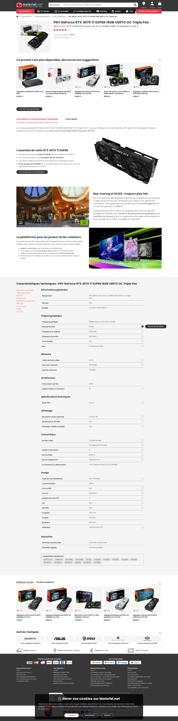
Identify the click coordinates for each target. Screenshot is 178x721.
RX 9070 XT (68, 562)
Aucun (91, 403)
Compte (152, 7)
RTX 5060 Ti (58, 562)
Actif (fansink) (94, 478)
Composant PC (26, 16)
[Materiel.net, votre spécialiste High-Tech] (29, 5)
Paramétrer (90, 715)
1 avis (68, 30)
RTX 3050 (97, 562)
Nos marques (133, 675)
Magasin (143, 7)
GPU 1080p (69, 559)
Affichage (19, 304)
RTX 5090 (97, 559)
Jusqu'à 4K (93, 417)
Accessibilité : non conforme (138, 688)
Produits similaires (45, 582)
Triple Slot (93, 493)
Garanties (20, 312)
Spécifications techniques (25, 301)
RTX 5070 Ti (47, 562)
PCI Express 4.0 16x (96, 346)
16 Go (91, 360)
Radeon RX (59, 559)
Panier (160, 7)
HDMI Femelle (96, 440)
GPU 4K (88, 559)
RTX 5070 (116, 559)
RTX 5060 (125, 559)
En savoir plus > (45, 709)
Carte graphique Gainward (118, 643)
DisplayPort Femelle (99, 445)
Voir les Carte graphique (29, 109)
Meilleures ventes (24, 582)
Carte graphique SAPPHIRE (147, 643)
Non (90, 488)
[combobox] (55, 5)
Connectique (21, 306)
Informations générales (25, 290)
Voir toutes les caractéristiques (32, 172)
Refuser (107, 715)
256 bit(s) (93, 365)
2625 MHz (93, 336)
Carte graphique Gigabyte (30, 643)
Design (18, 309)
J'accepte (71, 715)
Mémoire (19, 296)
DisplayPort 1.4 (94, 459)
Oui (90, 341)
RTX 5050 (134, 559)
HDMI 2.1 (92, 455)
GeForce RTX (48, 559)
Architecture (20, 298)
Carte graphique (59, 16)
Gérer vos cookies (134, 685)
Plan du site (132, 672)
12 (89, 389)
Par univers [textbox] (54, 5)
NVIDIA (91, 326)
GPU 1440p (79, 559)
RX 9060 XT (87, 562)
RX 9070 (78, 562)
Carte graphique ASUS (59, 643)
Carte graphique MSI (89, 643)
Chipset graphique (23, 293)
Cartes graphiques (42, 16)
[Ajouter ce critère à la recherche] (142, 326)
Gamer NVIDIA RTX (96, 527)
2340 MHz (93, 331)
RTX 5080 (106, 559)
